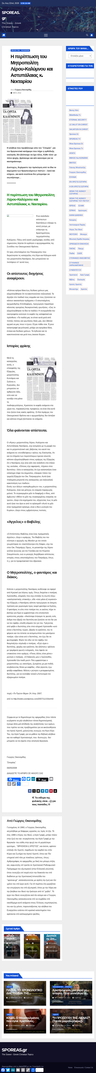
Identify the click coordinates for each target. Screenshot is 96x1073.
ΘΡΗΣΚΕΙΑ (68, 987)
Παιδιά (71, 253)
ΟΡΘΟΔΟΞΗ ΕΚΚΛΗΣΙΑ (78, 244)
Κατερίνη (72, 220)
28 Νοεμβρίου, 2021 (63, 998)
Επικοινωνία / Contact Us (83, 1067)
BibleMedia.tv (75, 115)
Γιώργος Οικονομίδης (23, 89)
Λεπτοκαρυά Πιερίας (77, 225)
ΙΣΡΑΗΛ (72, 210)
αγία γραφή (84, 275)
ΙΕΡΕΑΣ (72, 206)
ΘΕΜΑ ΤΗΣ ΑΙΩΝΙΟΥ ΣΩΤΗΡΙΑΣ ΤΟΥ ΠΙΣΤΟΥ (79, 199)
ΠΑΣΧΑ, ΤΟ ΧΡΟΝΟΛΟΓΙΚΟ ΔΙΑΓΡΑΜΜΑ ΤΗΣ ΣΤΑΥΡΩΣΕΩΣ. (24, 993)
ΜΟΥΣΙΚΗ (73, 234)
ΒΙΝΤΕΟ (72, 163)
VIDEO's (9, 1014)
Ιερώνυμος (82, 210)
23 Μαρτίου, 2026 (15, 998)
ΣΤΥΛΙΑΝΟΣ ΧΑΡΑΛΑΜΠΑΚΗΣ (76, 264)
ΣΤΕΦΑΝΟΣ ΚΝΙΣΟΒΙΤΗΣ (79, 258)
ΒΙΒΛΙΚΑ (9, 987)
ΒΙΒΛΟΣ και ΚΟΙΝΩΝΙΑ (78, 158)
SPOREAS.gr (14, 1050)
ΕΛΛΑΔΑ (72, 177)
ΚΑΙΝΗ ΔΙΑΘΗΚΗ (76, 215)
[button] (87, 35)
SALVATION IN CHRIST (78, 129)
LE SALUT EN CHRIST (78, 125)
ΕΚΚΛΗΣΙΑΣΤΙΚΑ (58, 987)
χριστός (84, 289)
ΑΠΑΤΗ (72, 153)
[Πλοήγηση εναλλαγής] (45, 35)
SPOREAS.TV (74, 139)
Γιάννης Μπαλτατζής (77, 167)
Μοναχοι (83, 234)
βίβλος (72, 280)
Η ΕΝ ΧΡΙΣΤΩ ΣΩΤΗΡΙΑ (78, 187)
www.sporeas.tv (76, 148)
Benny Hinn (73, 110)
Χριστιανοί (73, 275)
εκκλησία (81, 280)
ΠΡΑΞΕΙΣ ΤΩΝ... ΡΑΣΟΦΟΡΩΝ (20, 50)
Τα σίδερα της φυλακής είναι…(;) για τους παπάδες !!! (44, 801)
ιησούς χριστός (75, 284)
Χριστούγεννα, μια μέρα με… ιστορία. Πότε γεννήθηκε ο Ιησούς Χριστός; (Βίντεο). (70, 993)
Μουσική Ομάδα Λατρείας (79, 239)
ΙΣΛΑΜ (81, 206)
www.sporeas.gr (76, 144)
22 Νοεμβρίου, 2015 (16, 1025)
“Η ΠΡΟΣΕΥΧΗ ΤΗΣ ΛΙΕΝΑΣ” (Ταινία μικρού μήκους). (71, 1019)
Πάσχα (80, 249)
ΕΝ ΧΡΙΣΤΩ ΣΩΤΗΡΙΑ (77, 182)
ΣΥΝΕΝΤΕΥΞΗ (75, 270)
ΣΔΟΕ (79, 253)
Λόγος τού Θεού (75, 229)
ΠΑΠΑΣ (72, 249)
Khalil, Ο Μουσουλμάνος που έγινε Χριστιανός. (22, 1019)
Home (70, 1067)
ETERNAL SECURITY (77, 120)
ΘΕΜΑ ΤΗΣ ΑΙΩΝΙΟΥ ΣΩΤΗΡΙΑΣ (77, 192)
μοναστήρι (73, 289)
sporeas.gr (73, 134)
